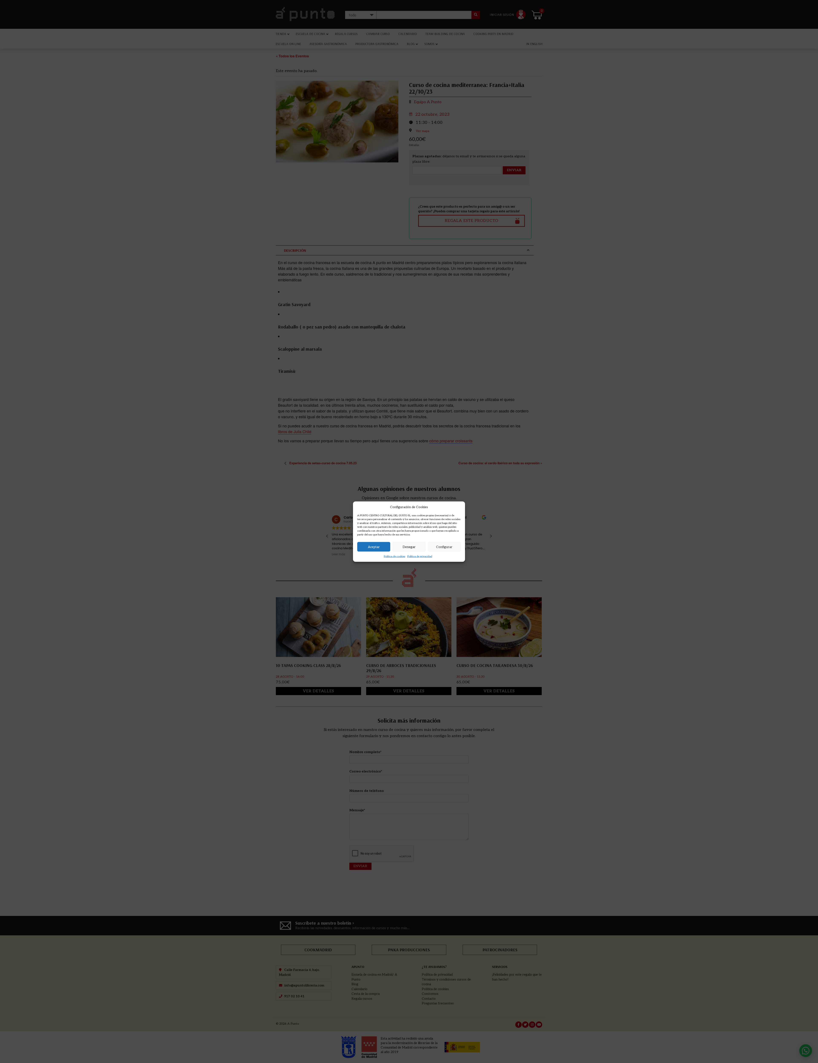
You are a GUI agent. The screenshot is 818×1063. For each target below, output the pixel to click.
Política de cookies (394, 556)
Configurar (444, 547)
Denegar (409, 547)
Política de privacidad (419, 556)
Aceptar (374, 547)
